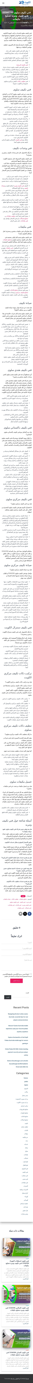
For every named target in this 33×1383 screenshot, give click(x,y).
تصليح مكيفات (7, 240)
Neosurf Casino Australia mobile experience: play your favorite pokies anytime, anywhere (17, 1028)
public (26, 1081)
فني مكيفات (9, 248)
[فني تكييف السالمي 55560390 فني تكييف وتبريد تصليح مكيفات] (16, 1294)
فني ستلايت (25, 1175)
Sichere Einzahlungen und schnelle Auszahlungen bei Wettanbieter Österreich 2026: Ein (17, 1064)
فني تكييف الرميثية (22, 65)
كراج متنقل (25, 1193)
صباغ (26, 1151)
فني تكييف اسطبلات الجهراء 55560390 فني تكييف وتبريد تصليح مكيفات (17, 1263)
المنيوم (26, 1088)
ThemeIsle (7, 1378)
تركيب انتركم (24, 1106)
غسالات (26, 1158)
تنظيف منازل (24, 1127)
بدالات (26, 1092)
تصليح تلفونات (24, 1113)
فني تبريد (28, 902)
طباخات (26, 1154)
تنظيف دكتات (21, 81)
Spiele (26, 1085)
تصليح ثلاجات (14, 290)
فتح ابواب (25, 1161)
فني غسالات (28, 908)
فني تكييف (19, 140)
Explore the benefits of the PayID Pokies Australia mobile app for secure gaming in (16, 1040)
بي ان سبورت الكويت (22, 1102)
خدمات (26, 1144)
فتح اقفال (25, 1165)
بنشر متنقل (25, 1095)
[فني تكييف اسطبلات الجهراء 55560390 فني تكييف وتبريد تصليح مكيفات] (16, 1247)
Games (26, 1078)
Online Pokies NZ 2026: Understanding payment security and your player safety (16, 1052)
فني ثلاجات (18, 905)
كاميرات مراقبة (24, 1189)
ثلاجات (26, 1130)
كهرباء (26, 1196)
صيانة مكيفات (7, 899)
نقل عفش (25, 1210)
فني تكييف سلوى (14, 902)
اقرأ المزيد (25, 1279)
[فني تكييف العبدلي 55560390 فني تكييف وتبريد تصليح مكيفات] (16, 1338)
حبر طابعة (25, 1137)
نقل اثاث (25, 1207)
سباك (26, 1147)
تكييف (23, 896)
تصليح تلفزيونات (23, 1109)
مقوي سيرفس (24, 1203)
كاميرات (26, 1186)
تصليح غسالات (23, 218)
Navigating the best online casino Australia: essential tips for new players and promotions (18, 1017)
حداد (27, 1141)
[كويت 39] (24, 3)
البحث (27, 993)
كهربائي (26, 1200)
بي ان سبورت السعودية (22, 1099)
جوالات (26, 1133)
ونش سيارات (24, 1214)
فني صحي (25, 1179)
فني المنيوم (25, 1168)
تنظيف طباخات (10, 216)
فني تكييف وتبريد (19, 186)
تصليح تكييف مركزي (22, 292)
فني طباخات (24, 221)
